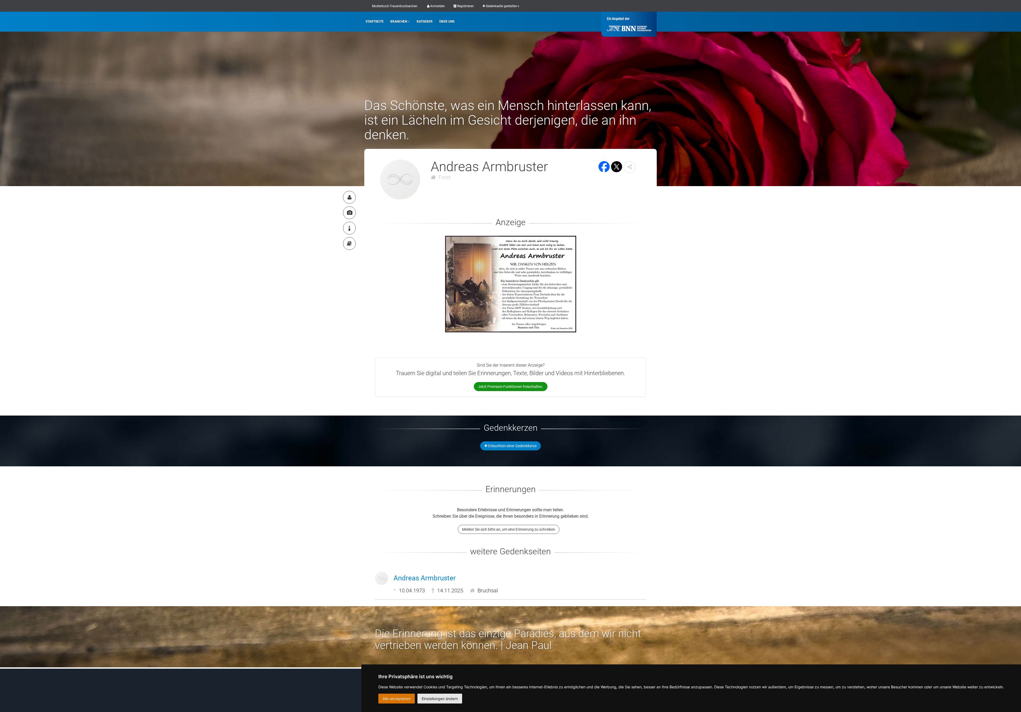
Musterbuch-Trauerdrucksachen (394, 6)
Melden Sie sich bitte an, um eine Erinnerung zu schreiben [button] (508, 529)
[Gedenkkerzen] (349, 228)
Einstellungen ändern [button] (440, 698)
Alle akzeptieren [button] (397, 698)
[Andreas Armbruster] (349, 197)
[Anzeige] (349, 212)
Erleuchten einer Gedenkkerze (512, 446)
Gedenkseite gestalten (501, 6)
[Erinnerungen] (349, 243)
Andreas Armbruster (425, 578)
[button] (629, 167)
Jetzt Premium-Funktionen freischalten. (510, 386)
